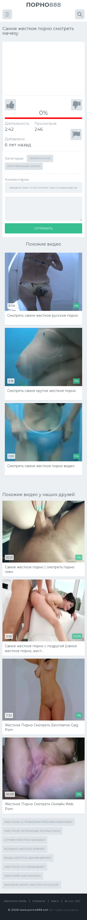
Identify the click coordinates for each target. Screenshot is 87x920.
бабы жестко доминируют (27, 858)
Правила (38, 901)
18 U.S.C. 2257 (72, 901)
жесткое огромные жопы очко (32, 831)
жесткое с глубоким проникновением (38, 822)
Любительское (40, 158)
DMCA (55, 901)
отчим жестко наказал (24, 840)
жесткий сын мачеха (22, 876)
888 (43, 4)
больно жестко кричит (24, 849)
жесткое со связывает (24, 867)
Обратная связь (15, 901)
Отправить (43, 228)
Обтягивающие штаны (23, 166)
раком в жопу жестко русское (31, 885)
